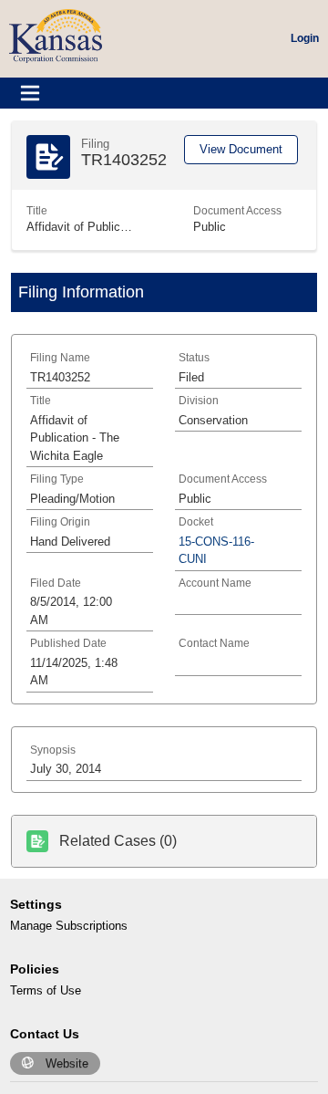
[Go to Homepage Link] (55, 35)
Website (67, 1063)
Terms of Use (45, 990)
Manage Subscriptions (69, 926)
